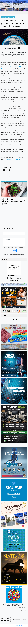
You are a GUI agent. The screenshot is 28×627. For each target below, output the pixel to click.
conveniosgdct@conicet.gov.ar (12, 159)
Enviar (14, 250)
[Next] (24, 199)
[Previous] (3, 199)
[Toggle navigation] (2, 12)
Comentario (6, 236)
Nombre (5, 231)
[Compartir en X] (6, 170)
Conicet (10, 15)
